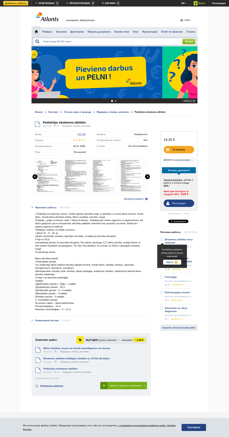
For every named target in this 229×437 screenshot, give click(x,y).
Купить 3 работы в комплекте (126, 385)
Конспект (47, 126)
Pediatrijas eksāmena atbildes (149, 112)
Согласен (193, 427)
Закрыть (188, 101)
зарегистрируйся (173, 179)
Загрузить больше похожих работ (179, 328)
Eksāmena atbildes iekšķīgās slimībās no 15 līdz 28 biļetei (76, 358)
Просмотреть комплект (51, 386)
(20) (82, 134)
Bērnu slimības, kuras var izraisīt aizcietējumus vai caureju (76, 348)
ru (183, 3)
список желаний (182, 160)
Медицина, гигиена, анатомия (76, 126)
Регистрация (219, 3)
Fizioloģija (171, 277)
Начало (39, 112)
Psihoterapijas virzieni (177, 292)
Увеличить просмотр (134, 199)
